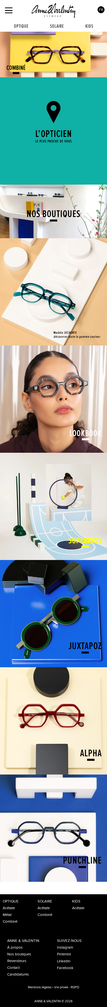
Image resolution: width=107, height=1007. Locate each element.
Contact (13, 968)
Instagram (65, 947)
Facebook (65, 968)
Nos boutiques (19, 954)
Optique (21, 26)
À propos (15, 947)
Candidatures (18, 974)
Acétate (9, 908)
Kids (89, 26)
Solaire (57, 26)
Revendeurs (16, 961)
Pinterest (64, 954)
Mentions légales (40, 987)
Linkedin (63, 961)
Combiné (10, 921)
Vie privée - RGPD (66, 987)
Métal (7, 915)
